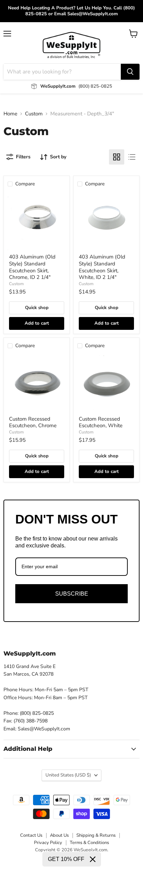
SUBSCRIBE (71, 594)
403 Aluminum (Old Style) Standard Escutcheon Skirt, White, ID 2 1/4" (102, 267)
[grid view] (116, 157)
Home (10, 114)
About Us (59, 835)
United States (68, 775)
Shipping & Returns (96, 835)
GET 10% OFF (66, 859)
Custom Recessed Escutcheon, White (101, 422)
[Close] (92, 859)
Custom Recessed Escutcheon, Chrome (33, 422)
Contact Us (31, 835)
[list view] (132, 157)
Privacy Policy (48, 843)
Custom (34, 114)
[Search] (130, 72)
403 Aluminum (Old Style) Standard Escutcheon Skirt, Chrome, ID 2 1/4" (32, 267)
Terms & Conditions (89, 843)
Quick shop (37, 308)
